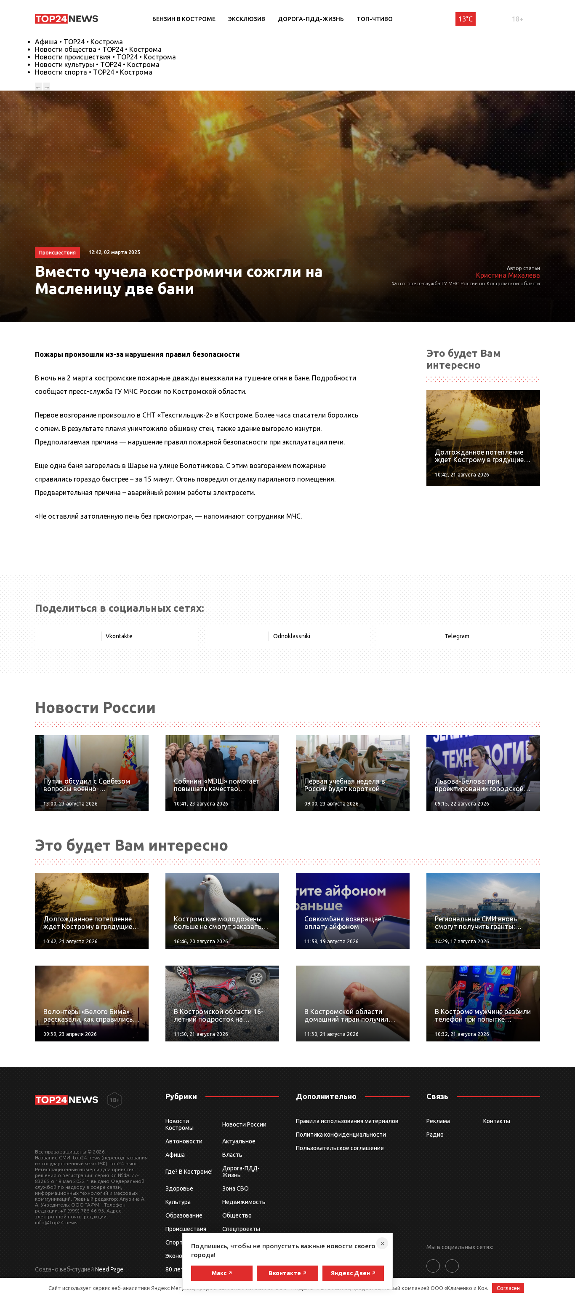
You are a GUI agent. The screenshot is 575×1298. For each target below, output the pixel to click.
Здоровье (179, 1188)
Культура (178, 1202)
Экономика (180, 1256)
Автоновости (183, 1141)
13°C (465, 19)
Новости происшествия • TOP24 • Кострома (105, 57)
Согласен (508, 1288)
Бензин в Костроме (184, 19)
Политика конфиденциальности (341, 1134)
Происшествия (185, 1229)
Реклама (438, 1121)
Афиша (175, 1154)
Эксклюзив (246, 19)
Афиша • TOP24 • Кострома (79, 41)
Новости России (244, 1124)
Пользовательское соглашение (340, 1148)
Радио (435, 1134)
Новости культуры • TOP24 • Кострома (97, 64)
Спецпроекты (241, 1229)
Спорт (174, 1242)
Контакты (496, 1121)
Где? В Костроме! (189, 1171)
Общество (237, 1215)
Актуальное (239, 1141)
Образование (183, 1215)
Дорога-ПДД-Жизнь (311, 19)
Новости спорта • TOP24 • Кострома (93, 72)
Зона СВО (235, 1188)
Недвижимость (244, 1202)
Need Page (109, 1269)
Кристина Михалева (508, 275)
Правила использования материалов (347, 1121)
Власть (232, 1154)
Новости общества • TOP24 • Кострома (98, 49)
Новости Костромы (179, 1124)
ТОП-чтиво (375, 19)
